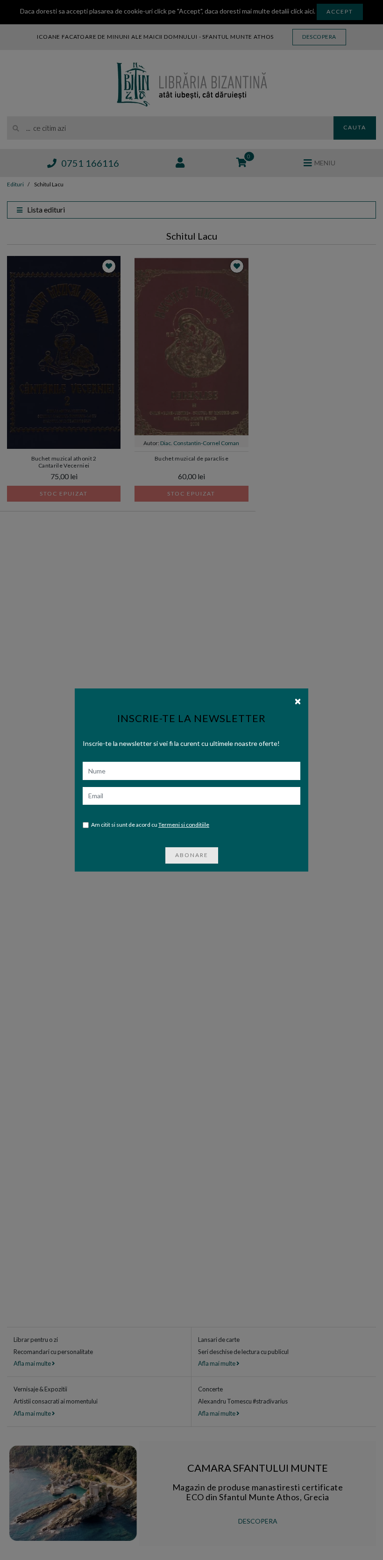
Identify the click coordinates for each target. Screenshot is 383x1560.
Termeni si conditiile (183, 824)
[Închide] (298, 700)
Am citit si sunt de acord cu (150, 824)
